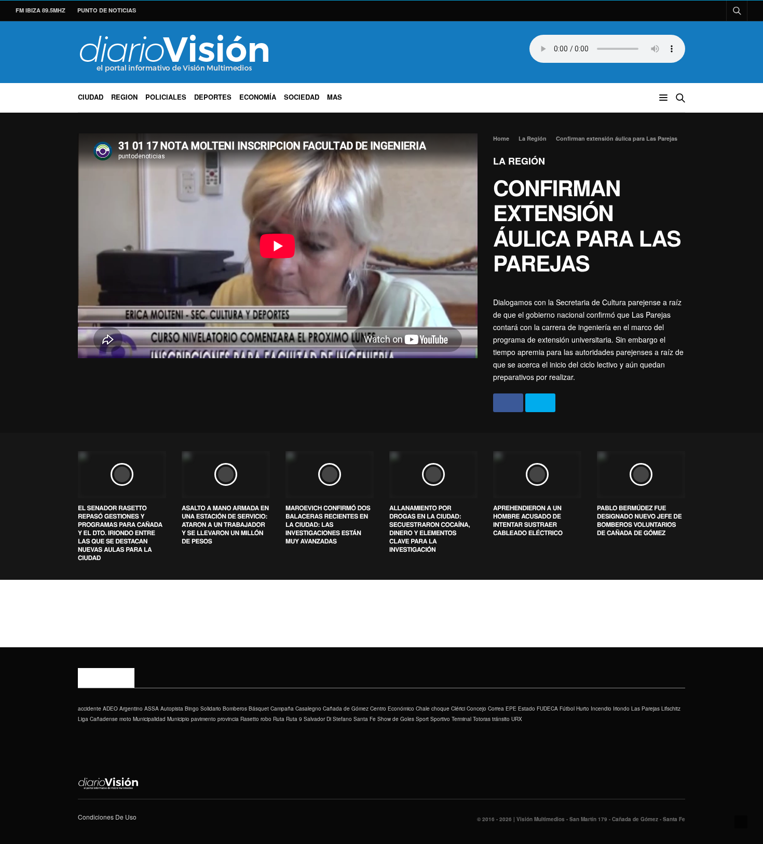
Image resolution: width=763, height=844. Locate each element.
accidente (89, 708)
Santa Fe (364, 719)
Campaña (282, 708)
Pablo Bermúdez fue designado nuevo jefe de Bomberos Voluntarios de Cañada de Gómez (639, 520)
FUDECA (547, 708)
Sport (422, 719)
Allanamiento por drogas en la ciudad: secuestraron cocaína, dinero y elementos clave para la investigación (429, 528)
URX (516, 719)
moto (125, 719)
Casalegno (308, 708)
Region (124, 97)
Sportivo (440, 719)
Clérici (458, 708)
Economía (257, 97)
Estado (526, 708)
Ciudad (90, 97)
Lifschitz (670, 708)
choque (440, 708)
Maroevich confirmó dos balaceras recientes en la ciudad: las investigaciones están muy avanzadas (327, 524)
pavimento (203, 719)
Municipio (178, 719)
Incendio (601, 708)
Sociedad (301, 97)
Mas (334, 97)
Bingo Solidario (203, 708)
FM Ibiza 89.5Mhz (40, 10)
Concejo (476, 708)
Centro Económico (392, 708)
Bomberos (235, 708)
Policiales (165, 97)
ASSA (151, 708)
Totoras (482, 719)
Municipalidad (149, 719)
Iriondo (621, 708)
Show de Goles (395, 719)
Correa (496, 708)
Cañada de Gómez (346, 708)
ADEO (110, 708)
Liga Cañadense (98, 719)
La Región (519, 161)
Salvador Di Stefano (328, 719)
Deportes (212, 97)
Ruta (278, 719)
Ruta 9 (294, 719)
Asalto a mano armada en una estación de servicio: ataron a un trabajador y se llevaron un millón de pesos (225, 524)
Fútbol (567, 708)
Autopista (171, 708)
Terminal (461, 719)
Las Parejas (645, 708)
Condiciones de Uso (107, 816)
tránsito (501, 719)
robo (266, 719)
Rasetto (249, 719)
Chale (423, 708)
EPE (511, 708)
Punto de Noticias (106, 10)
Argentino (131, 708)
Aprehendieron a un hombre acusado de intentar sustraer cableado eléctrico (528, 520)
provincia (228, 719)
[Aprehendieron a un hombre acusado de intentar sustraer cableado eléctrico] (537, 474)
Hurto (582, 708)
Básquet (259, 708)
